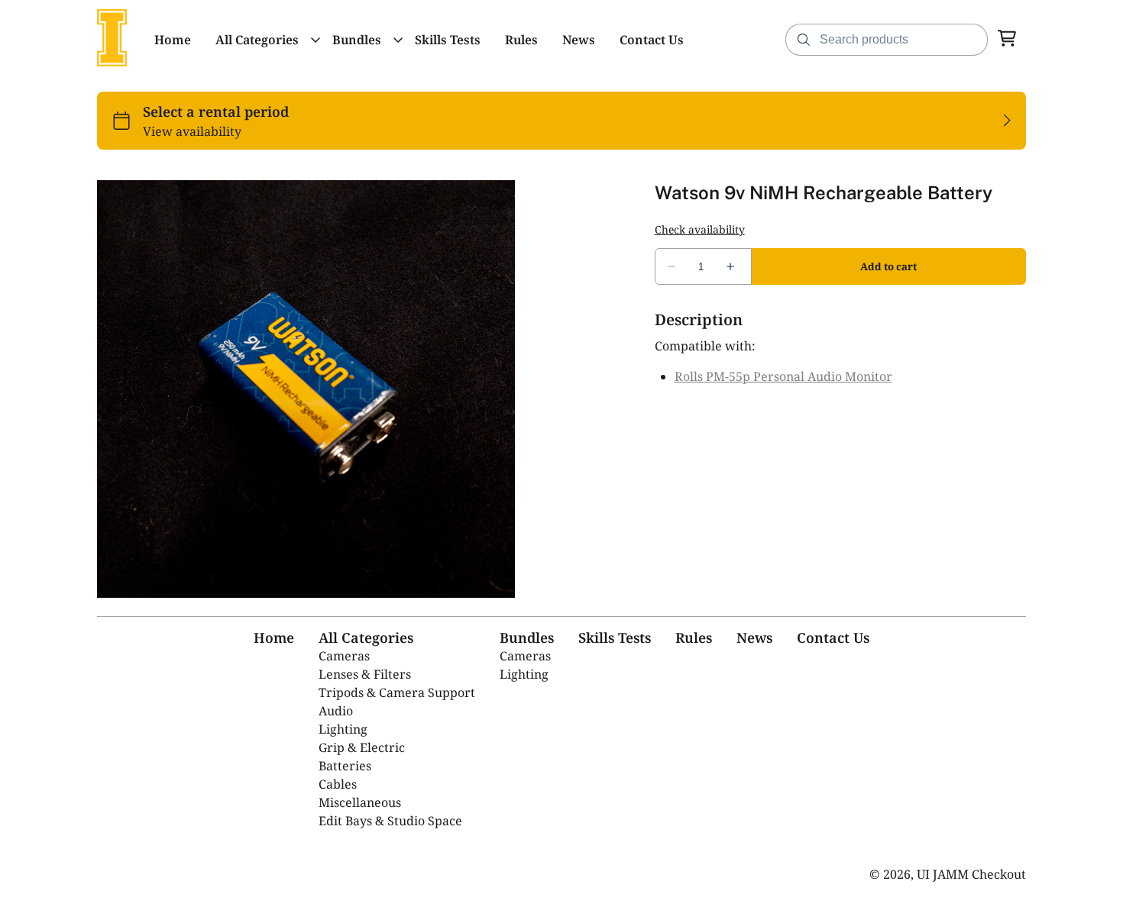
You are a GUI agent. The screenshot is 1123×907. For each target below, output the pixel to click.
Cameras (344, 655)
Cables (338, 784)
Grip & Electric (362, 747)
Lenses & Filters (365, 674)
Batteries (345, 765)
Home (274, 637)
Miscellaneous (360, 802)
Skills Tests (614, 637)
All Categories (366, 637)
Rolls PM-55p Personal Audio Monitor (783, 376)
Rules (693, 637)
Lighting (343, 729)
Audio (336, 710)
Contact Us (833, 637)
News (754, 637)
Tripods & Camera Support (397, 692)
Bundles (527, 637)
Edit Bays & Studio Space (390, 820)
